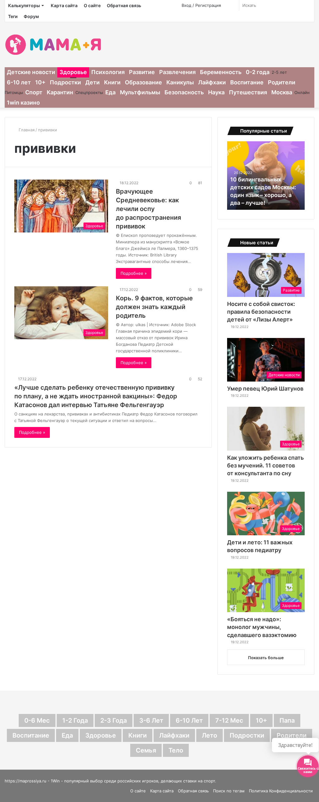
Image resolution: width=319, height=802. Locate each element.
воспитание (30, 735)
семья (146, 750)
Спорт (33, 92)
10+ (40, 82)
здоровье (100, 735)
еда (67, 735)
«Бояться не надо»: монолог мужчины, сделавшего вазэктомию (262, 627)
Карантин (60, 92)
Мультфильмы (140, 92)
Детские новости (31, 72)
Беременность (220, 72)
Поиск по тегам (229, 790)
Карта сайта (64, 5)
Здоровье (73, 72)
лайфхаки (174, 735)
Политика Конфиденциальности (281, 790)
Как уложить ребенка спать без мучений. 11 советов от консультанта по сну (265, 465)
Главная (26, 129)
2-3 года (113, 720)
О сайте (92, 5)
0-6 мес (37, 720)
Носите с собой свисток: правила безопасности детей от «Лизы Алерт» (261, 312)
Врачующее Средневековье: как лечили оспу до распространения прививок (148, 209)
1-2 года (75, 720)
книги (137, 735)
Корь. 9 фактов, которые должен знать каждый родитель (154, 306)
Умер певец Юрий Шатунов (265, 388)
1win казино (23, 102)
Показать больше (266, 657)
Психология (108, 72)
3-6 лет (151, 720)
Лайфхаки (212, 82)
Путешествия (248, 92)
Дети (92, 82)
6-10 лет (19, 82)
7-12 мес (229, 720)
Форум (31, 16)
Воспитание (247, 82)
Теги (12, 16)
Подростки (65, 82)
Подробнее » (134, 273)
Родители (281, 82)
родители (292, 735)
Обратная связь (124, 5)
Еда (110, 92)
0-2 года (257, 72)
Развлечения (177, 72)
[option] (266, 175)
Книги (112, 82)
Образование (143, 82)
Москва (281, 92)
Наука (216, 92)
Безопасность (184, 92)
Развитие (142, 72)
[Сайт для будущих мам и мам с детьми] (53, 45)
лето (209, 735)
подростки (247, 735)
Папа (287, 720)
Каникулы (180, 82)
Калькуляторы (24, 5)
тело (176, 750)
